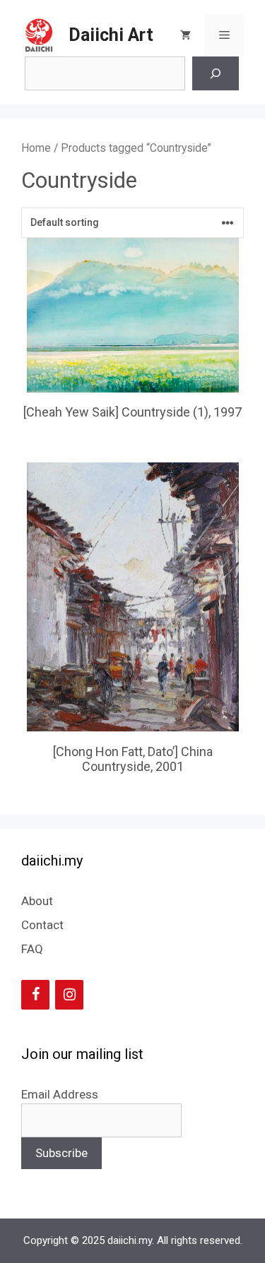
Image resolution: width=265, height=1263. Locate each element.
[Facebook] (35, 995)
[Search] (215, 73)
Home (36, 148)
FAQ (32, 949)
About (37, 901)
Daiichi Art (111, 35)
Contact (42, 925)
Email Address (59, 1094)
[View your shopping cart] (185, 35)
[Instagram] (69, 995)
